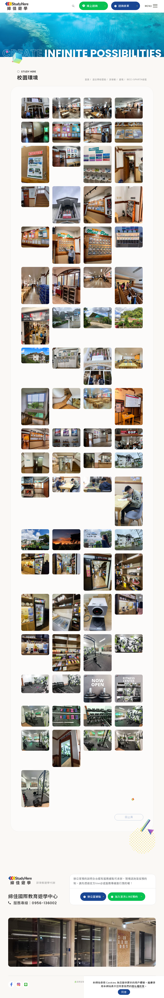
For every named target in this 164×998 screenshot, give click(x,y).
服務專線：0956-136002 (35, 903)
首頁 (87, 79)
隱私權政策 (138, 986)
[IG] (19, 984)
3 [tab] (84, 963)
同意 (124, 992)
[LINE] (26, 984)
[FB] (11, 984)
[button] (73, 5)
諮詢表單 (123, 6)
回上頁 (129, 817)
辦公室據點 (94, 896)
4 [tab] (89, 963)
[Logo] (17, 5)
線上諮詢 (92, 6)
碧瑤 (121, 79)
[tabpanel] (82, 35)
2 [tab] (79, 963)
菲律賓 (112, 79)
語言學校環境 (99, 79)
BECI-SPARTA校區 (137, 79)
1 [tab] (74, 963)
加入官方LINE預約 (126, 896)
